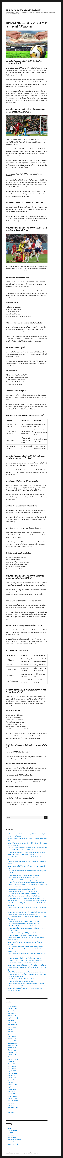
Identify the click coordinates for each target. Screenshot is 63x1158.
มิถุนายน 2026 (12, 1008)
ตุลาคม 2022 (12, 1034)
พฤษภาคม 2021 (12, 1073)
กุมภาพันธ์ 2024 (13, 1011)
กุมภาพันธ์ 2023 (12, 1025)
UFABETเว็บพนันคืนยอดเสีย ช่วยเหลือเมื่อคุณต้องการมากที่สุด (26, 983)
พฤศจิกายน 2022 (13, 1031)
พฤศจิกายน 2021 (13, 1059)
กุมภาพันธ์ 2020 (13, 1107)
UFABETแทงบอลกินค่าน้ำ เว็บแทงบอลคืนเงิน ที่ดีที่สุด (23, 875)
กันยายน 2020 (12, 1091)
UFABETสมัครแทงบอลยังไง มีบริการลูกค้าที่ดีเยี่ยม (22, 891)
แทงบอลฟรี (11, 1142)
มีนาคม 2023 (12, 1022)
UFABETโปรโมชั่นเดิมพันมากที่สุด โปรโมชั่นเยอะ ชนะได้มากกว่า (27, 972)
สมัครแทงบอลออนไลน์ (14, 1139)
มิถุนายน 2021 (12, 1071)
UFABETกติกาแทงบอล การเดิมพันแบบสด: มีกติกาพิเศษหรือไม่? (26, 898)
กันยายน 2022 (12, 1036)
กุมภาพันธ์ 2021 (12, 1080)
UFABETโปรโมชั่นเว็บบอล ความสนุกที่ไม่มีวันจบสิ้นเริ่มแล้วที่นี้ (26, 882)
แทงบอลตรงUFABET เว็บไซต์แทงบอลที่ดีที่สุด (21, 854)
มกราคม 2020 (12, 1110)
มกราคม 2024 (12, 1013)
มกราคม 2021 (12, 1082)
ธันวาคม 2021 (12, 1057)
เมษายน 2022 (12, 1048)
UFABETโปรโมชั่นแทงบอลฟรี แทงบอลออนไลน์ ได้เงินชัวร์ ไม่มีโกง (27, 847)
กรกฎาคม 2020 (12, 1096)
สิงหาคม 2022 (12, 1038)
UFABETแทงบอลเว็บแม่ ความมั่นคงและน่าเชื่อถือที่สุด (23, 894)
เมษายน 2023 (12, 1020)
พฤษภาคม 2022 (13, 1045)
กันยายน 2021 (12, 1064)
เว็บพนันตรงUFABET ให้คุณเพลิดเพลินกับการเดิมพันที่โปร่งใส (25, 960)
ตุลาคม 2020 (12, 1089)
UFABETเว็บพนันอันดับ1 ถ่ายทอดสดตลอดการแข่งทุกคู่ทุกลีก (25, 946)
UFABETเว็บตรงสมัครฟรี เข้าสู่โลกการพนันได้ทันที (22, 914)
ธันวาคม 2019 (12, 1112)
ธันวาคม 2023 (12, 1015)
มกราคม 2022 (12, 1054)
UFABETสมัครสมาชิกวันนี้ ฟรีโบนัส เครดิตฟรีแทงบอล (23, 979)
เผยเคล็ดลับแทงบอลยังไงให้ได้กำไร (23, 10)
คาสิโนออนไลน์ (12, 1137)
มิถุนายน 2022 (12, 1043)
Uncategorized (12, 1130)
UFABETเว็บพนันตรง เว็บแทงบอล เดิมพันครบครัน (22, 935)
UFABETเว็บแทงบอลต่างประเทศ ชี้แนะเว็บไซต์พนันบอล (24, 896)
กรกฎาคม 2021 (12, 1068)
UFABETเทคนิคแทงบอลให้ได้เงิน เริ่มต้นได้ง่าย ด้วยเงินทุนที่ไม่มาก (27, 965)
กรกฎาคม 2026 (12, 1006)
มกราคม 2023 (12, 1027)
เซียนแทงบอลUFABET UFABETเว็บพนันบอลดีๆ (21, 889)
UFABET (10, 1128)
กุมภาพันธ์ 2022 (13, 1052)
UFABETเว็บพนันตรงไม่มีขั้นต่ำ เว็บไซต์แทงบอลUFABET (24, 958)
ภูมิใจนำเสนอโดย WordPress (31, 1153)
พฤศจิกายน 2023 (13, 1018)
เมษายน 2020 (12, 1103)
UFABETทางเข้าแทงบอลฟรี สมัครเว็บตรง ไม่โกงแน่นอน (24, 921)
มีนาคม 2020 (12, 1105)
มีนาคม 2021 (12, 1077)
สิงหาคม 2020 (12, 1094)
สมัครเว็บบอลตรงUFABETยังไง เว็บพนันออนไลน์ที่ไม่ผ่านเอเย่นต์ (26, 986)
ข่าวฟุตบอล (11, 1135)
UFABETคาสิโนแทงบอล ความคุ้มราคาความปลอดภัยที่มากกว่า (26, 852)
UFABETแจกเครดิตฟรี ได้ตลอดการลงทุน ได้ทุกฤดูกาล (23, 880)
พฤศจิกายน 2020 (13, 1087)
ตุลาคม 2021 (12, 1061)
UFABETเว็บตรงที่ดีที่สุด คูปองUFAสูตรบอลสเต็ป (22, 933)
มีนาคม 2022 (12, 1050)
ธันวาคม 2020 (12, 1084)
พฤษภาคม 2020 (13, 1101)
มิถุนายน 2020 (12, 1098)
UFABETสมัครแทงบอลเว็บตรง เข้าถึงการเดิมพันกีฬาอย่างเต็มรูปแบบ (27, 912)
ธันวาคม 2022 (12, 1029)
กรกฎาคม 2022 (12, 1041)
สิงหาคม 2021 (12, 1066)
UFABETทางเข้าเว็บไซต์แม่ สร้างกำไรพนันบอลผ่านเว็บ (23, 923)
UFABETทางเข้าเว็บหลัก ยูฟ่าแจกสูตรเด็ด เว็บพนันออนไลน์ (25, 926)
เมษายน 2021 (12, 1075)
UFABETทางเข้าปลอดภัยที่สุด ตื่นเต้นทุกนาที (21, 981)
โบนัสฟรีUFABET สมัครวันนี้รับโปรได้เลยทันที (21, 850)
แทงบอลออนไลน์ (13, 1144)
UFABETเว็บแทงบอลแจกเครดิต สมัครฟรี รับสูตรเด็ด (23, 877)
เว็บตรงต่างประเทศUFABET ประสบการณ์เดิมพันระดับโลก (24, 963)
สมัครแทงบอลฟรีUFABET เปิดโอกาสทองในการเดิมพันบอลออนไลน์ (27, 900)
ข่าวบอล (10, 1132)
